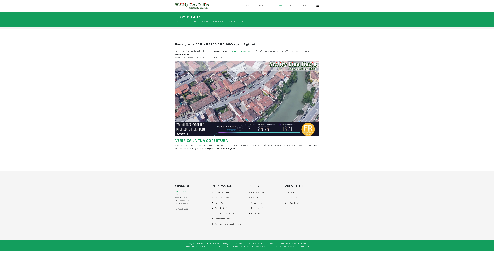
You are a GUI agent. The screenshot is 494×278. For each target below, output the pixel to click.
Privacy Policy (219, 203)
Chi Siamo (258, 6)
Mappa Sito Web (258, 192)
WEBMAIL (291, 192)
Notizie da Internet (222, 192)
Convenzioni (256, 213)
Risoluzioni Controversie (224, 213)
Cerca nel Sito (257, 203)
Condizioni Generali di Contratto (227, 224)
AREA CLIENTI (293, 197)
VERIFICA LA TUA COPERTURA (201, 140)
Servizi (270, 6)
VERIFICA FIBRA (306, 6)
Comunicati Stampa (222, 197)
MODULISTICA (293, 203)
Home (247, 6)
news (281, 6)
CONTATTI (292, 6)
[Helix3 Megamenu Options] (317, 5)
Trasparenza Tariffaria (223, 219)
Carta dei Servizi (221, 208)
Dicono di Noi (257, 208)
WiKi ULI (254, 197)
